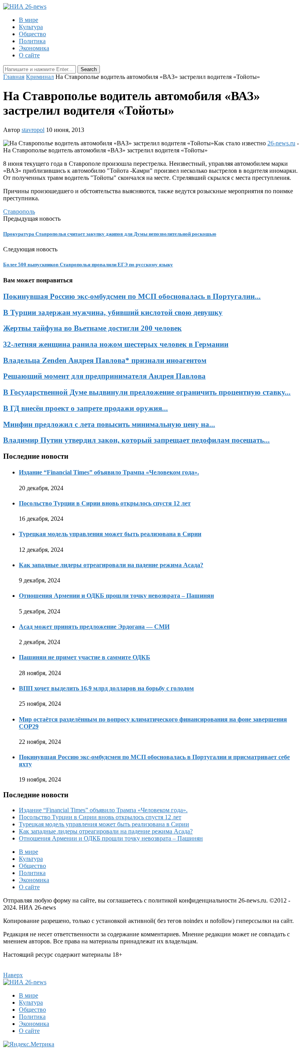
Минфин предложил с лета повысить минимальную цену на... (109, 424)
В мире (28, 19)
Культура (31, 27)
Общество (32, 34)
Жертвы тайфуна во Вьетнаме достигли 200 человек (92, 328)
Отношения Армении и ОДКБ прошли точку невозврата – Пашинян (116, 595)
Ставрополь (19, 211)
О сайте (29, 55)
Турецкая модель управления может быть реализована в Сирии (110, 534)
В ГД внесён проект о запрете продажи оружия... (85, 408)
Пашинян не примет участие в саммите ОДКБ (84, 657)
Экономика (34, 48)
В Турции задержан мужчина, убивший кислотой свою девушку (113, 312)
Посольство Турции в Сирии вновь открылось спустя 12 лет (105, 503)
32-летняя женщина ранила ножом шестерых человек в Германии (115, 344)
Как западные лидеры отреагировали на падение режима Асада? (111, 565)
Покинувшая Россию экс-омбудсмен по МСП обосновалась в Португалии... (132, 296)
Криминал (40, 76)
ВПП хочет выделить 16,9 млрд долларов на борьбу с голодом (106, 688)
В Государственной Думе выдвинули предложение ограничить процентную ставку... (147, 392)
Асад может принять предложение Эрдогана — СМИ (94, 626)
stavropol (33, 129)
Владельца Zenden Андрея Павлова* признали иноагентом (104, 360)
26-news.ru (281, 143)
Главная (13, 76)
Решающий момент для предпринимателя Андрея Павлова (104, 376)
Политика (32, 41)
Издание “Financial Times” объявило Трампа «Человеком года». (109, 472)
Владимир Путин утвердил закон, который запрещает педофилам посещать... (136, 440)
